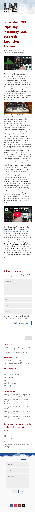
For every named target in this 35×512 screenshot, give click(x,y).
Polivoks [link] (13, 121)
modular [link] (13, 74)
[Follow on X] (23, 505)
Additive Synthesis (9, 430)
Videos (13, 53)
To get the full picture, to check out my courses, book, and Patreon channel (17, 362)
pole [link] (7, 161)
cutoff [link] (26, 169)
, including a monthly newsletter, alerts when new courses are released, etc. (17, 350)
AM (5, 436)
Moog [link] (24, 242)
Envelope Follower (9, 439)
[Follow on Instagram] (15, 505)
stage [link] (5, 250)
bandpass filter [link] (22, 250)
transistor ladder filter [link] (23, 244)
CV (4, 433)
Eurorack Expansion (10, 374)
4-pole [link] (14, 244)
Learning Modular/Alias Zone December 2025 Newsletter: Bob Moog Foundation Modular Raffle (16, 402)
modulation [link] (18, 252)
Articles (6, 372)
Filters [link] (5, 115)
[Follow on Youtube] (19, 505)
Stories (6, 380)
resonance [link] (14, 136)
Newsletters (7, 377)
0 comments (20, 53)
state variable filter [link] (17, 248)
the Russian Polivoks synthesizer (20, 117)
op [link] (25, 123)
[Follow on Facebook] (11, 505)
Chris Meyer (9, 50)
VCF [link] (12, 229)
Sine (5, 442)
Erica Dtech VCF (17, 152)
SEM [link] (24, 246)
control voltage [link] (15, 169)
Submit (24, 491)
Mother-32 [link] (7, 244)
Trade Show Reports (10, 383)
